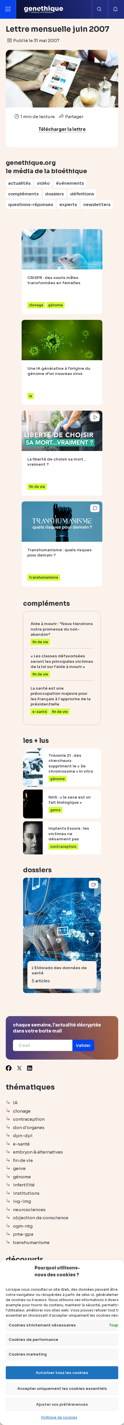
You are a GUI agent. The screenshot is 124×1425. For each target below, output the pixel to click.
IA (15, 1102)
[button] (83, 1046)
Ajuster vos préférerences (62, 1404)
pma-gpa (23, 1234)
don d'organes (28, 1127)
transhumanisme (31, 1242)
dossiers (54, 194)
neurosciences (29, 1209)
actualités (19, 183)
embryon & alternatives (38, 1152)
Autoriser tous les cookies (62, 1372)
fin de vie (23, 1160)
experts (68, 204)
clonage (22, 1111)
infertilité (24, 1185)
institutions (26, 1193)
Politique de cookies (59, 1417)
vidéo (43, 183)
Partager (73, 116)
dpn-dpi (23, 1135)
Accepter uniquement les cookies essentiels (62, 1388)
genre (19, 1168)
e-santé (21, 1144)
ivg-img (22, 1201)
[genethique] (43, 9)
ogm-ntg (23, 1226)
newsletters (96, 204)
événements (70, 183)
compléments (23, 194)
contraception (29, 1119)
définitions (82, 194)
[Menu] (8, 9)
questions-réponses (30, 204)
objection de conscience (40, 1217)
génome (22, 1176)
